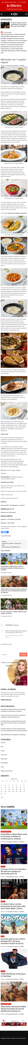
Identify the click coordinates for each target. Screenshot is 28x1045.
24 (5, 791)
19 (13, 789)
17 (5, 789)
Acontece (3, 742)
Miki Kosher (8, 536)
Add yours (16, 625)
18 (9, 789)
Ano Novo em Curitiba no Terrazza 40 (17, 213)
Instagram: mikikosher (6, 516)
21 (20, 789)
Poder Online (4, 758)
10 (5, 787)
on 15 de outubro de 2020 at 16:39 (14, 632)
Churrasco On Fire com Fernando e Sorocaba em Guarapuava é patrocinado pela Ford (13, 871)
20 (16, 789)
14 (20, 787)
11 (9, 787)
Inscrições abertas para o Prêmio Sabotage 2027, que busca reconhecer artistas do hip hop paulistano (19, 25)
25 (9, 791)
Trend (2, 767)
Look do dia (4, 754)
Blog (2, 746)
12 (13, 787)
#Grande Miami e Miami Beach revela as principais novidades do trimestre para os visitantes (12, 38)
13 (16, 787)
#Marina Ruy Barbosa (7, 34)
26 (13, 791)
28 (20, 791)
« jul (2, 797)
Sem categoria (4, 762)
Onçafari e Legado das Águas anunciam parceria (16, 630)
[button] (25, 19)
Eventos (3, 750)
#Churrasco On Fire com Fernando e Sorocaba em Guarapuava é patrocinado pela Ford (14, 42)
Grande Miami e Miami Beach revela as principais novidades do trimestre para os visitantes (13, 568)
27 (16, 791)
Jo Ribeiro (14, 5)
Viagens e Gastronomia (7, 771)
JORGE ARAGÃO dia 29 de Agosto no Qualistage (13, 734)
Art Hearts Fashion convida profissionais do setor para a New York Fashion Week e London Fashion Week (13, 722)
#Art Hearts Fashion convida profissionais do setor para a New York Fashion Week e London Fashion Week (12, 46)
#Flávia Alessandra (19, 34)
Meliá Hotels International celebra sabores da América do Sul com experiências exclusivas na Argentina (14, 590)
